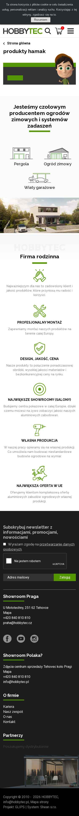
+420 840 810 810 (16, 618)
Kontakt (9, 722)
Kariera (8, 707)
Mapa (7, 613)
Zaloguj (64, 577)
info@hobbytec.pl (16, 682)
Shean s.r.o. (48, 807)
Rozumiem (40, 19)
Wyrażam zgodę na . (39, 546)
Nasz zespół (13, 712)
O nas (7, 717)
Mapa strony (39, 802)
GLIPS (20, 807)
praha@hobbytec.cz (17, 623)
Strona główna (18, 43)
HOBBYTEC (50, 797)
